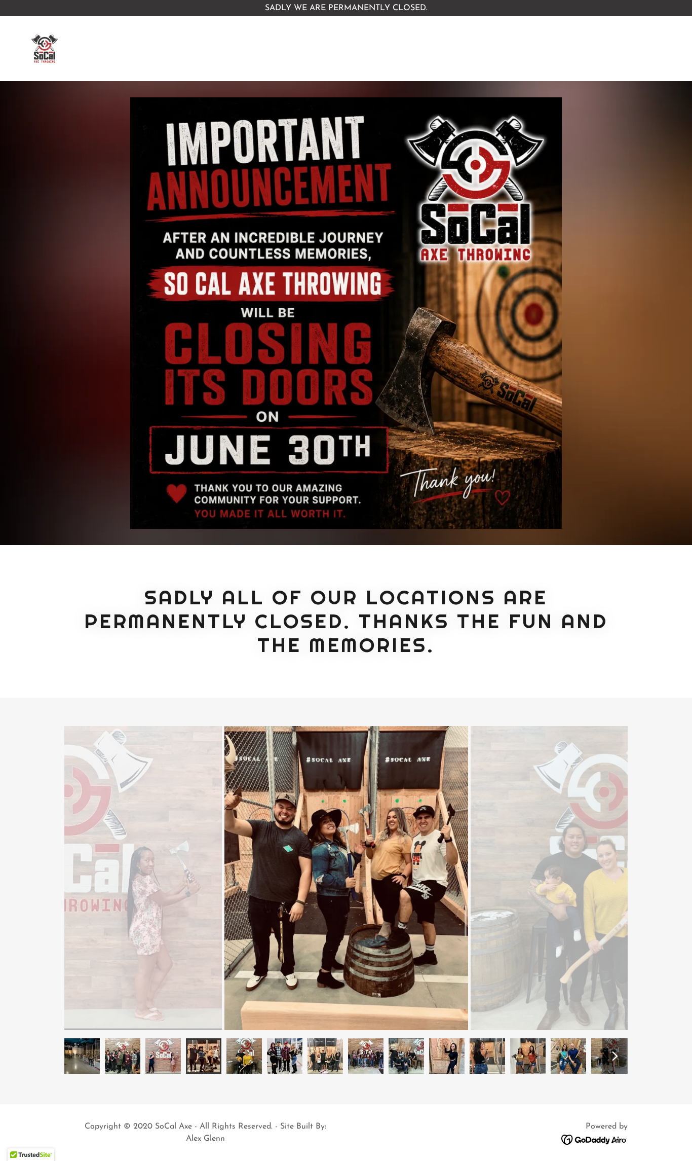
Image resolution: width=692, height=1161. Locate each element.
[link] (44, 48)
